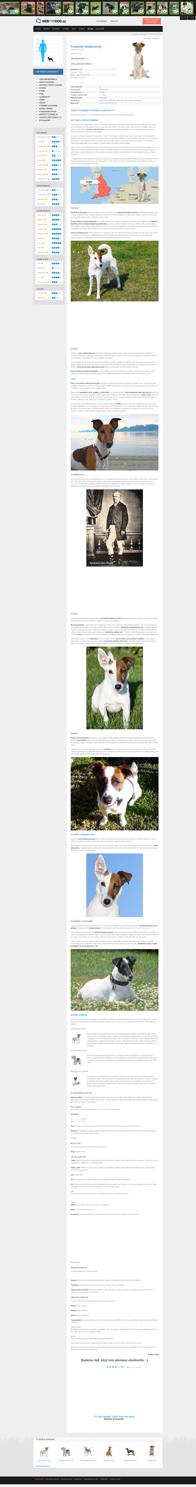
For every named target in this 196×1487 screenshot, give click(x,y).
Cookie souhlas (115, 1479)
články (82, 29)
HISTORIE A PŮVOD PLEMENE (50, 85)
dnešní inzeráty (66, 1479)
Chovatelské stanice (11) (50, 117)
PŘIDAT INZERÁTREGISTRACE (151, 21)
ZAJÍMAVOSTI (44, 97)
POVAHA (42, 88)
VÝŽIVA (42, 100)
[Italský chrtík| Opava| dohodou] (174, 8)
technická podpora (52, 1479)
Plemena (56, 29)
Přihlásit (114, 21)
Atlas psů (143, 34)
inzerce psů (39, 1479)
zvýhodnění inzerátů (91, 1479)
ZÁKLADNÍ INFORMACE (48, 79)
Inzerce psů (135, 34)
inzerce (46, 29)
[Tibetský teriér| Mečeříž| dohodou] (124, 8)
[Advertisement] (115, 325)
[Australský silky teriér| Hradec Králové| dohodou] (96, 8)
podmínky (77, 1479)
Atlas (90, 29)
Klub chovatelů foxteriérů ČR (108, 103)
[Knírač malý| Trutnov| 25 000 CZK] (40, 8)
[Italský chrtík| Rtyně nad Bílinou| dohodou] (110, 8)
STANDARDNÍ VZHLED (47, 112)
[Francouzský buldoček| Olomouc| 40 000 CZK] (150, 8)
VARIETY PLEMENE (46, 82)
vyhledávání (101, 21)
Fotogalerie (44, 120)
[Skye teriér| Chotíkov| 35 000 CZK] (82, 8)
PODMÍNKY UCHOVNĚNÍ (48, 106)
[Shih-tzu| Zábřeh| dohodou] (162, 8)
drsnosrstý (137, 1019)
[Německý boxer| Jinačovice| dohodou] (187, 8)
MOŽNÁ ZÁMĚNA (45, 109)
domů (38, 29)
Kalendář (100, 29)
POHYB (42, 91)
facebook (103, 1479)
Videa (74, 29)
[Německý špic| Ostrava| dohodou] (28, 8)
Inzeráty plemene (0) (48, 114)
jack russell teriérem (118, 1022)
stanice (65, 29)
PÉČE (41, 94)
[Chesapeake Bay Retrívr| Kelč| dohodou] (68, 8)
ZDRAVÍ (42, 103)
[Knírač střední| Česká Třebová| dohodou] (53, 8)
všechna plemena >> (42, 1466)
